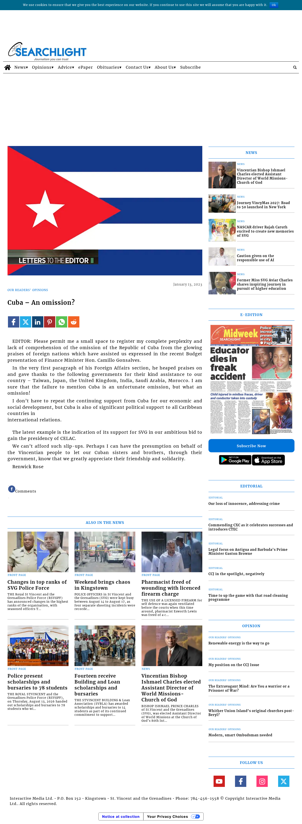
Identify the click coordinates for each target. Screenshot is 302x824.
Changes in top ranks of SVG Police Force (37, 585)
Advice (65, 67)
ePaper (85, 67)
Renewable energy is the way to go (239, 643)
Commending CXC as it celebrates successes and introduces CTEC (250, 527)
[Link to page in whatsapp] (61, 322)
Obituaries (108, 67)
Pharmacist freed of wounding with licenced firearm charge (171, 588)
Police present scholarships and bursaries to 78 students (38, 682)
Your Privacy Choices (167, 816)
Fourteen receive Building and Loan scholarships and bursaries (97, 685)
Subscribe (190, 67)
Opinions (42, 67)
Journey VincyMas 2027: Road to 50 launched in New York (263, 205)
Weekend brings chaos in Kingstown (102, 585)
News (20, 67)
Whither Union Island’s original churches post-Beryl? (251, 713)
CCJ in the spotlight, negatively (236, 574)
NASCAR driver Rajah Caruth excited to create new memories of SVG (265, 231)
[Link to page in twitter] (25, 322)
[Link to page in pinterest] (49, 322)
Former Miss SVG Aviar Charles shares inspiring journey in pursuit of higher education (265, 284)
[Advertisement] (151, 106)
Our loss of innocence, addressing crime (244, 504)
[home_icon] (7, 67)
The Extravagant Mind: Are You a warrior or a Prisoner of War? (249, 688)
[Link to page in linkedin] (37, 322)
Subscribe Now (251, 446)
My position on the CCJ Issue (233, 665)
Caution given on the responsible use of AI (255, 258)
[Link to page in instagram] (262, 781)
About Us (164, 67)
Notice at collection (121, 816)
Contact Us (137, 67)
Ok (274, 5)
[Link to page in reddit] (73, 322)
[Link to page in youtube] (219, 781)
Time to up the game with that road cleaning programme (248, 598)
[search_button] (295, 67)
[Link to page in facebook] (13, 322)
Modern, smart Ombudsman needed (240, 735)
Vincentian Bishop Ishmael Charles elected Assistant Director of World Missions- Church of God (171, 688)
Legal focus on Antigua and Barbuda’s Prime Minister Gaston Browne (248, 552)
